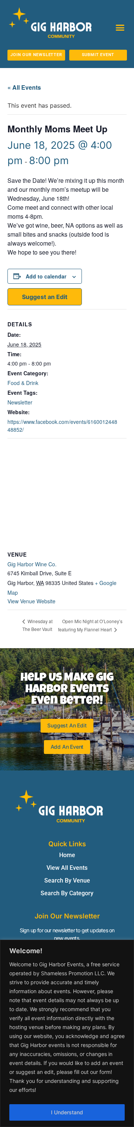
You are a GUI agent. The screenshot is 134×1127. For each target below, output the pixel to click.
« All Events (24, 87)
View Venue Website (31, 601)
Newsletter (19, 402)
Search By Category (67, 893)
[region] (67, 1033)
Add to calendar (46, 276)
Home (67, 855)
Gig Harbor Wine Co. (32, 564)
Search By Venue (67, 880)
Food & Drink (22, 383)
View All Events (67, 867)
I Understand (67, 1112)
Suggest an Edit (44, 297)
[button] (120, 28)
